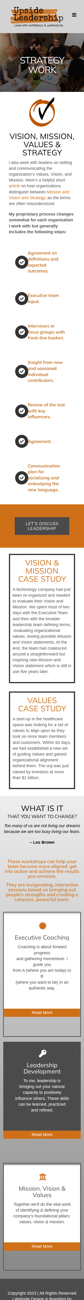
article (14, 186)
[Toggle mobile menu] (74, 14)
